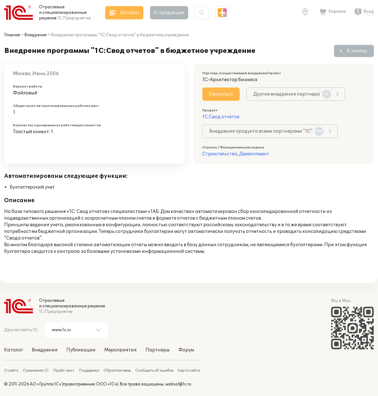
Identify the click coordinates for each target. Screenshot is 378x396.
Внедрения (35, 35)
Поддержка (89, 370)
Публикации (80, 350)
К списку (357, 51)
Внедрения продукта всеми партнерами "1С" (266, 131)
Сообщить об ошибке (154, 370)
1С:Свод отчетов (220, 117)
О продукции (169, 13)
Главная (12, 35)
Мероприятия (120, 350)
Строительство (219, 154)
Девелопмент (254, 154)
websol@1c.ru (178, 384)
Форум (186, 350)
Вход (369, 11)
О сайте (11, 370)
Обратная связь (117, 370)
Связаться (221, 94)
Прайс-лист (63, 370)
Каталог (13, 350)
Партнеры (158, 350)
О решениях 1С (36, 370)
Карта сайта (189, 370)
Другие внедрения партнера (291, 94)
